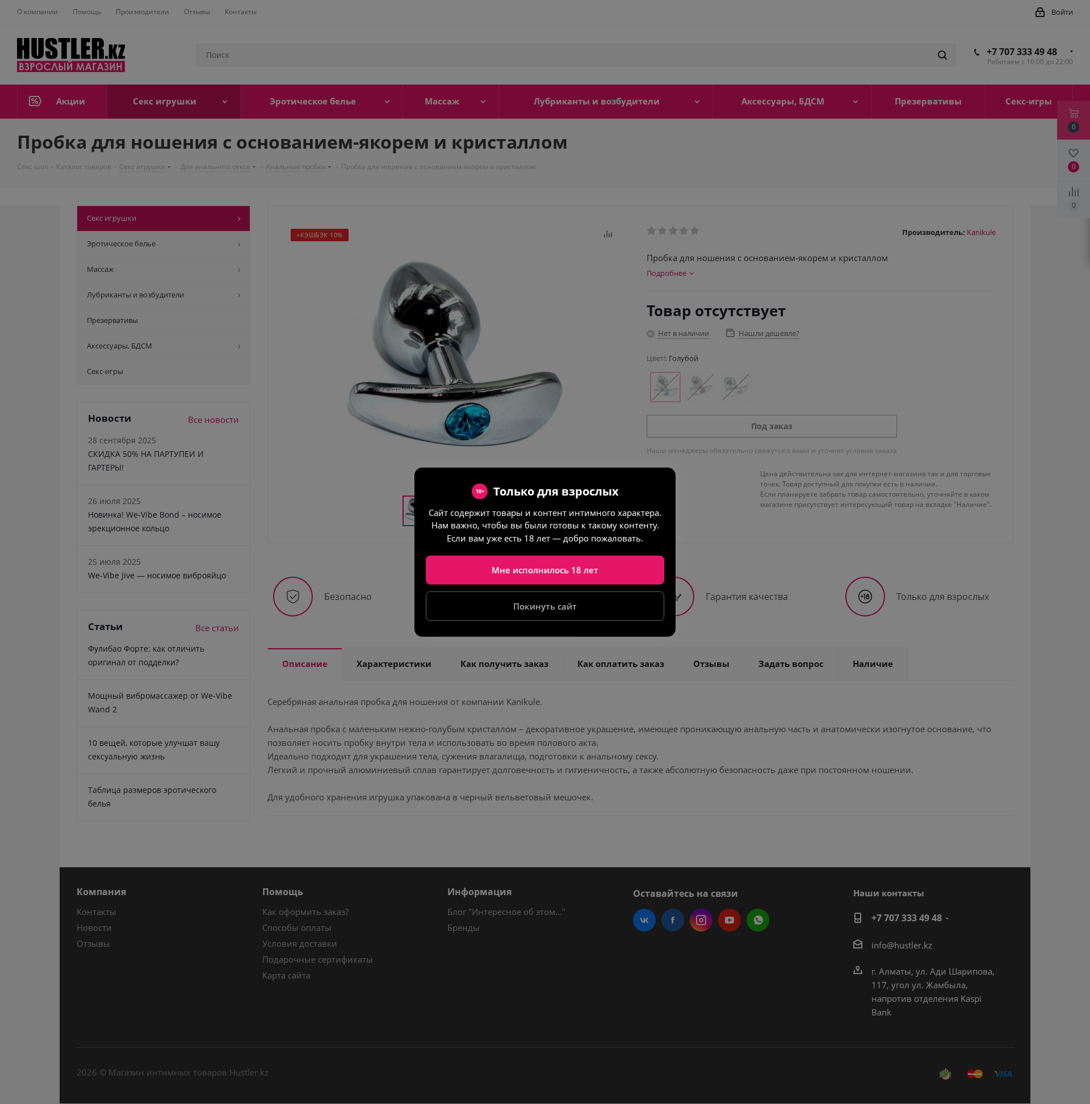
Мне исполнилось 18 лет (545, 570)
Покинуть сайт (545, 605)
